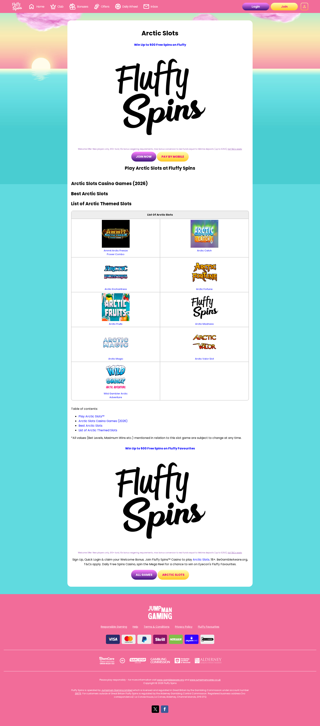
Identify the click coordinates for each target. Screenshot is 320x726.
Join (284, 6)
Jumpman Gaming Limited (116, 690)
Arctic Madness (204, 324)
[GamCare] (107, 660)
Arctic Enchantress (116, 289)
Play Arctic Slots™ (91, 416)
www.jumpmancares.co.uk (205, 679)
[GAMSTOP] (138, 660)
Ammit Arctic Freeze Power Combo (116, 252)
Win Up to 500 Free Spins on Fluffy (160, 45)
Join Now (144, 156)
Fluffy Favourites (208, 627)
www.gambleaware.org (170, 679)
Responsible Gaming (114, 627)
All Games (144, 575)
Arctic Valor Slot (204, 358)
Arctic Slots (201, 559)
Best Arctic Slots (90, 425)
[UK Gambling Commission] (160, 660)
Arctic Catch (204, 250)
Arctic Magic (115, 358)
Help (135, 627)
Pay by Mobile (172, 156)
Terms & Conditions (156, 627)
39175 (78, 693)
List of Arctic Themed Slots (98, 430)
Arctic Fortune (204, 289)
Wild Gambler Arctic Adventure (116, 395)
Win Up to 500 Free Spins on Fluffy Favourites (160, 448)
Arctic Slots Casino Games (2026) (103, 421)
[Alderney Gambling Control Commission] (208, 660)
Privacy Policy (183, 627)
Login (256, 6)
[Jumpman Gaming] (160, 618)
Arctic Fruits (115, 324)
